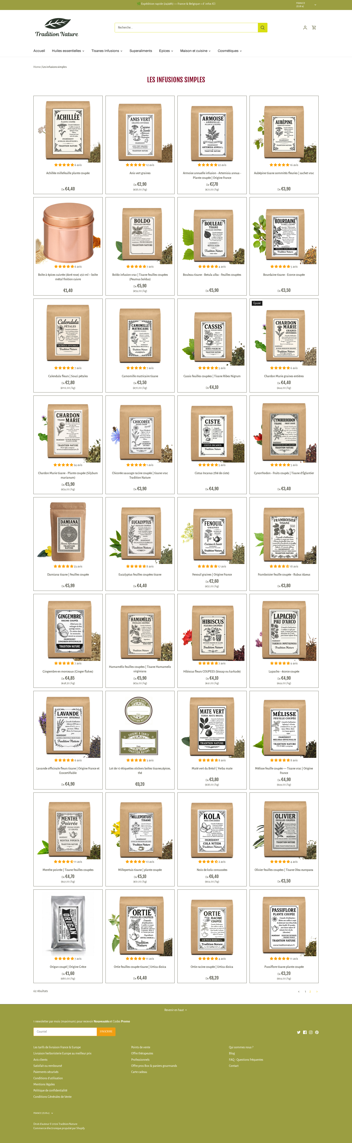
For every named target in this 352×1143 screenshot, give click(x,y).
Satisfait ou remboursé (47, 1065)
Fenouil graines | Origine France (212, 574)
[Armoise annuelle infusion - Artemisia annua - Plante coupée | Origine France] (212, 130)
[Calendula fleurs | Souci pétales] (68, 333)
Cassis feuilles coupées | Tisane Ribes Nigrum (212, 376)
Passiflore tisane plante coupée (284, 966)
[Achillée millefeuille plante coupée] (68, 130)
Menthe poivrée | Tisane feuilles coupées (68, 870)
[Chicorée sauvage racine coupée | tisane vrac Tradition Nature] (140, 430)
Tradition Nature (67, 1123)
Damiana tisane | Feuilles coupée (68, 574)
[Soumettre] (262, 27)
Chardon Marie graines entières (284, 376)
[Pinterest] (317, 1032)
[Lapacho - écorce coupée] (284, 628)
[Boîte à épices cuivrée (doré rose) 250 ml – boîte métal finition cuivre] (68, 231)
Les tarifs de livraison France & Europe (57, 1047)
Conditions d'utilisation (48, 1078)
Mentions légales (44, 1084)
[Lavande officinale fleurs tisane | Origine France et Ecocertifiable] (68, 725)
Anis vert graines (140, 173)
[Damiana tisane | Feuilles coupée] (68, 531)
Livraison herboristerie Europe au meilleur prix (62, 1053)
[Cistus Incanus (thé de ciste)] (212, 430)
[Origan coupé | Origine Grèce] (68, 924)
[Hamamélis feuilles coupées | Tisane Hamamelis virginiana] (140, 628)
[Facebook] (305, 1032)
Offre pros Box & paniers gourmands (154, 1065)
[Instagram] (310, 1032)
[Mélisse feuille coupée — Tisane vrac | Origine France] (284, 725)
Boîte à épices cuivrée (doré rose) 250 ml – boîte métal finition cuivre (68, 277)
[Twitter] (298, 1032)
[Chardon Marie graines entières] (284, 333)
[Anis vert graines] (140, 130)
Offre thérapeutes (142, 1053)
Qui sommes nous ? (241, 1047)
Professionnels (140, 1059)
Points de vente (140, 1047)
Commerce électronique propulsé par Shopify (59, 1128)
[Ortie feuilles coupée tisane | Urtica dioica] (140, 924)
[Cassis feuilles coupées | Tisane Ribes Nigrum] (212, 333)
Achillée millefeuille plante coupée (68, 173)
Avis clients (40, 1059)
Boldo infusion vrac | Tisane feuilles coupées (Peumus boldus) (140, 277)
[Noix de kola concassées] (212, 827)
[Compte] (305, 27)
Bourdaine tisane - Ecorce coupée (284, 274)
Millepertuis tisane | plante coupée (140, 870)
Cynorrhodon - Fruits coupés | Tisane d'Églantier (284, 473)
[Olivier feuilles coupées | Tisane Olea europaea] (284, 827)
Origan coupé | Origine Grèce (68, 966)
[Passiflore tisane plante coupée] (284, 924)
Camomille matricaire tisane (140, 376)
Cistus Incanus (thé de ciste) (212, 473)
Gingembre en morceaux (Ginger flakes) (68, 671)
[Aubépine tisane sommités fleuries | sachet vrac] (284, 130)
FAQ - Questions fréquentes (246, 1059)
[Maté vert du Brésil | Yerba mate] (212, 725)
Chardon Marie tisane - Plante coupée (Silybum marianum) (68, 475)
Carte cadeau (139, 1072)
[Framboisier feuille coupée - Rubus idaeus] (284, 531)
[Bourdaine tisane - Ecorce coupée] (284, 231)
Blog (232, 1053)
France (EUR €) (300, 5)
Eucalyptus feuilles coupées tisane (140, 574)
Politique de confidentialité (50, 1090)
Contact (234, 1065)
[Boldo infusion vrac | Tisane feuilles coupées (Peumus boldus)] (140, 231)
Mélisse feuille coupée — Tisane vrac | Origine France (284, 771)
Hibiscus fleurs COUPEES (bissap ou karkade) (212, 671)
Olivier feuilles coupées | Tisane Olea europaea (284, 870)
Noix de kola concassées (212, 870)
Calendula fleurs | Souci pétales (68, 376)
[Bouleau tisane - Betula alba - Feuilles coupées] (212, 231)
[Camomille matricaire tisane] (140, 333)
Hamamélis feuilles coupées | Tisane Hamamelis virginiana (140, 669)
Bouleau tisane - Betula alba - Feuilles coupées (212, 274)
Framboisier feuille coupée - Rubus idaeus (284, 574)
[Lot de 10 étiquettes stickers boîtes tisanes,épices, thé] (140, 725)
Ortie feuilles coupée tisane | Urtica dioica (140, 966)
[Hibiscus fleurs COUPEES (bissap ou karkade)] (212, 628)
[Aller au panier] (314, 27)
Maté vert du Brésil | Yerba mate (212, 768)
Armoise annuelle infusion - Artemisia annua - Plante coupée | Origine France (212, 175)
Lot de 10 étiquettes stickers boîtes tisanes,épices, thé (140, 771)
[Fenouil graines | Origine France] (212, 531)
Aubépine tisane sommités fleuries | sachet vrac (284, 173)
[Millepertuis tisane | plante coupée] (140, 827)
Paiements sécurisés (45, 1072)
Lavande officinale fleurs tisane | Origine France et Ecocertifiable (67, 771)
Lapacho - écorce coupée (284, 671)
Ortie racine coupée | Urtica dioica (212, 966)
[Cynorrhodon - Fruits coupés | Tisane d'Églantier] (284, 430)
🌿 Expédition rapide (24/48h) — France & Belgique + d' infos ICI (176, 3)
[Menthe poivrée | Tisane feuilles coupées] (68, 827)
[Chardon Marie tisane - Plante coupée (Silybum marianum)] (68, 430)
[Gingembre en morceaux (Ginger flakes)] (68, 628)
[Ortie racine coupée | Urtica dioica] (212, 924)
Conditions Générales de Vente (52, 1096)
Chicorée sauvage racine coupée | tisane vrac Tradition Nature (140, 475)
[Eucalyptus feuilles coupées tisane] (140, 531)
